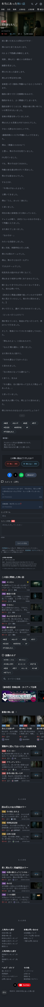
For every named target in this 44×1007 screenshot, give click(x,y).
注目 (8, 9)
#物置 (25, 423)
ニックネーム (5, 512)
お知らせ (27, 974)
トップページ (28, 971)
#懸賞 (6, 668)
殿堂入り (5, 946)
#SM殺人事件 (8, 664)
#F (27, 427)
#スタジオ (21, 664)
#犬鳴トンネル (9, 660)
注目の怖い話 (6, 933)
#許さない (22, 660)
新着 (3, 9)
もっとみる (22, 799)
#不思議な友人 (9, 432)
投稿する (27, 976)
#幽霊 (6, 423)
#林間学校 (18, 427)
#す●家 (34, 668)
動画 (14, 9)
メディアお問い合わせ (32, 935)
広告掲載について (30, 933)
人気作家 (31, 9)
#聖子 (15, 668)
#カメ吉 (24, 668)
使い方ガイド (6, 971)
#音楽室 (6, 427)
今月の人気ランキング (10, 944)
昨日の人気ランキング (10, 938)
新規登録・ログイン (31, 550)
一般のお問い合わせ (31, 941)
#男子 (34, 423)
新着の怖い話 (6, 935)
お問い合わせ (6, 979)
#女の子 (15, 423)
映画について (28, 938)
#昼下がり (7, 672)
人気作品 (22, 9)
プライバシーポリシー (10, 976)
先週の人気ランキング (10, 941)
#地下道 (33, 664)
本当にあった (13, 3)
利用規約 (5, 548)
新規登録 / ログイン (31, 979)
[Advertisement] (22, 789)
